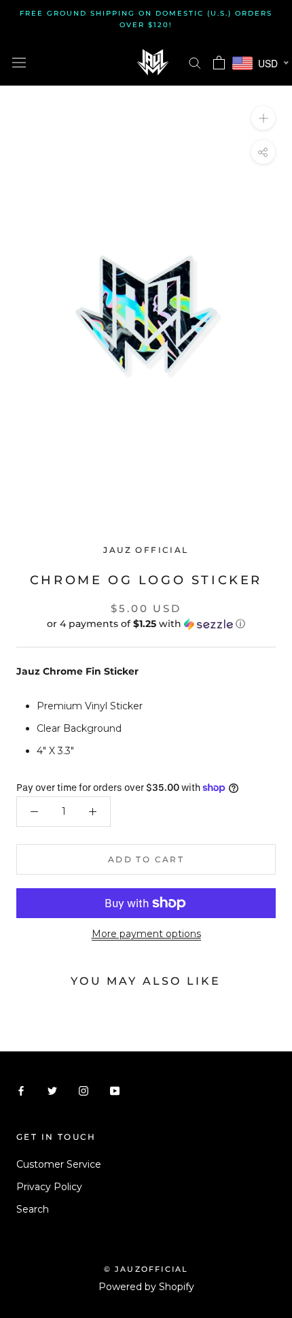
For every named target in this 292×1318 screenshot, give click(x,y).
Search (32, 1209)
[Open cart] (219, 62)
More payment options (146, 934)
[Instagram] (83, 1090)
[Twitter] (52, 1090)
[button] (146, 624)
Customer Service (58, 1164)
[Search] (195, 62)
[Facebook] (21, 1090)
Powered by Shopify (146, 1287)
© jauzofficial (146, 1269)
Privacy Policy (49, 1187)
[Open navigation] (19, 62)
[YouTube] (115, 1090)
